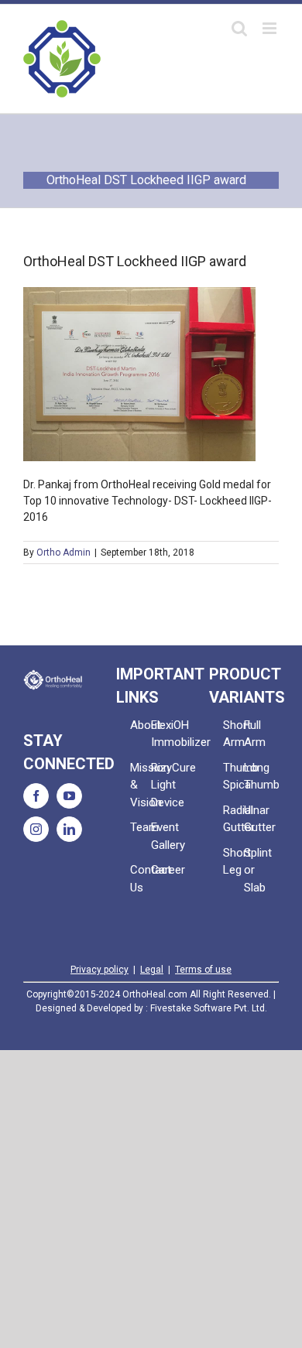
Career (161, 870)
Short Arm (233, 734)
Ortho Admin (63, 552)
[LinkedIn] (69, 829)
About (140, 725)
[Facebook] (36, 796)
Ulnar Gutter (254, 819)
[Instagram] (36, 829)
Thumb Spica (233, 776)
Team (140, 827)
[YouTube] (69, 796)
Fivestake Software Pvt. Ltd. (208, 1008)
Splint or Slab (254, 870)
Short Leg (233, 862)
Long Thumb (254, 776)
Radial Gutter (233, 819)
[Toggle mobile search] (239, 28)
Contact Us (140, 879)
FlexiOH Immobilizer (161, 734)
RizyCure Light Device (161, 785)
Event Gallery (161, 836)
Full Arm (254, 734)
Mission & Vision (140, 785)
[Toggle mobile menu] (271, 28)
